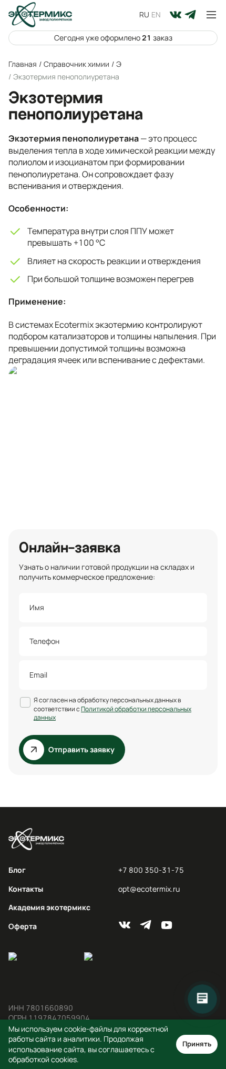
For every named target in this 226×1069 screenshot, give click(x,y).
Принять (196, 1043)
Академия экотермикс (49, 907)
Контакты (25, 889)
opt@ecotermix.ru (149, 889)
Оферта (22, 926)
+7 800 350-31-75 (151, 870)
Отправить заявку (81, 749)
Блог (17, 870)
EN (156, 14)
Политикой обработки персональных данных (112, 713)
